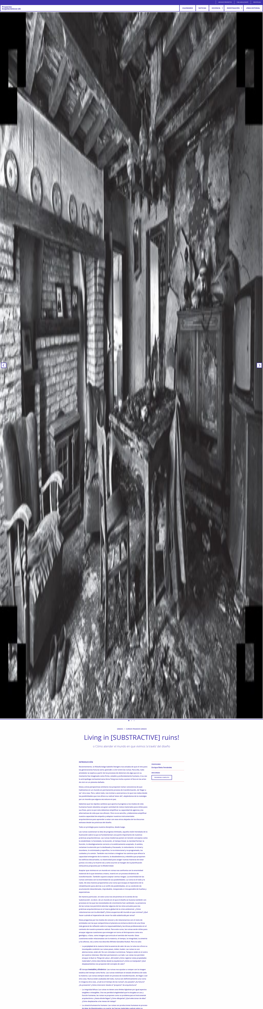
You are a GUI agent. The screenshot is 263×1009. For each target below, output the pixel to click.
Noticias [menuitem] (202, 8)
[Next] (259, 365)
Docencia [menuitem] (216, 8)
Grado (120, 729)
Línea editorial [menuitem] (253, 8)
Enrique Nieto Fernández (162, 767)
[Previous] (3, 365)
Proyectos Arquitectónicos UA (11, 7)
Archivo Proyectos (225, 2)
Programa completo (161, 777)
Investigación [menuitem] (233, 8)
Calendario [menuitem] (187, 8)
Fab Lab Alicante (242, 2)
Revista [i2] (257, 2)
